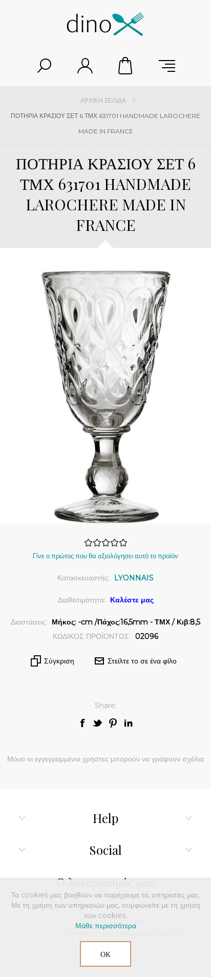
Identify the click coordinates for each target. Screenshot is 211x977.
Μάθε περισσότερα (105, 925)
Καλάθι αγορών (126, 65)
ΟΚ (105, 954)
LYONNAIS (134, 577)
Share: (106, 705)
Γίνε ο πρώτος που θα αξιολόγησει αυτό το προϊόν (105, 556)
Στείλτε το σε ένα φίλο (142, 661)
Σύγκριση (59, 661)
